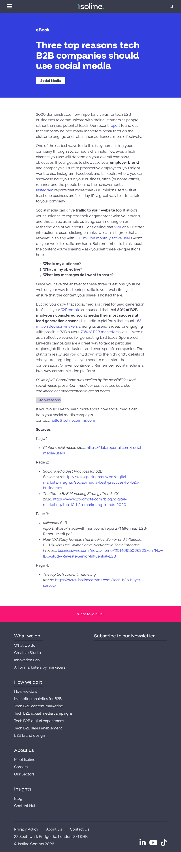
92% (117, 227)
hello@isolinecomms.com (73, 420)
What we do (24, 645)
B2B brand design (29, 735)
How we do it (25, 691)
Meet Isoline (24, 759)
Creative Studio (27, 652)
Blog (18, 798)
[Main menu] (9, 6)
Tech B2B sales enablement (38, 728)
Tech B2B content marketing (38, 706)
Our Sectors (24, 774)
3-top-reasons (48, 400)
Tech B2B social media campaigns (43, 713)
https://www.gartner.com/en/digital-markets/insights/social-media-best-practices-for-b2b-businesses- (91, 482)
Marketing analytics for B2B (38, 698)
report (114, 125)
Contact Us (79, 829)
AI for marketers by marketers (39, 667)
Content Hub (25, 806)
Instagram (44, 190)
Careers (21, 767)
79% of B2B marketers (100, 332)
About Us (54, 829)
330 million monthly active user (102, 238)
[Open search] (171, 6)
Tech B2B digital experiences (39, 721)
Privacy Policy (26, 829)
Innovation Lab (27, 660)
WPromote (70, 310)
